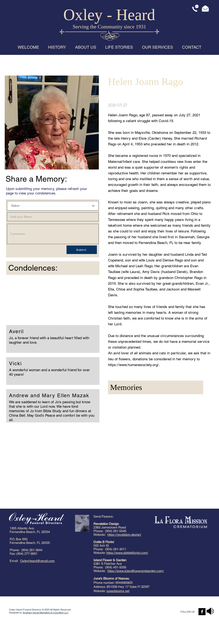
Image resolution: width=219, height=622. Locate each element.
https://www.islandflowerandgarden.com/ (135, 571)
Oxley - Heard (109, 14)
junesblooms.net (118, 591)
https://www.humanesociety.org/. (134, 365)
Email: (15, 561)
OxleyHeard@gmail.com (37, 561)
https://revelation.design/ (124, 534)
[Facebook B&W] (202, 611)
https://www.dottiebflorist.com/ (127, 553)
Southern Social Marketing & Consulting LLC (45, 612)
